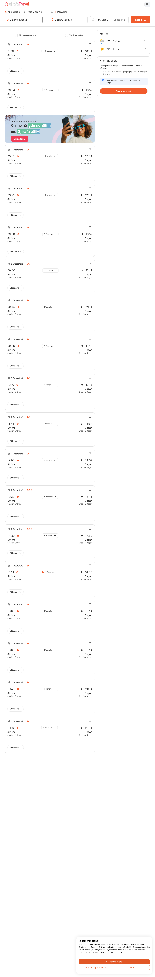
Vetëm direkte (76, 35)
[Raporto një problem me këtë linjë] (90, 44)
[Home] (17, 4)
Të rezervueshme (27, 35)
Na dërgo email (123, 91)
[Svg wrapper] (145, 41)
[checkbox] (16, 35)
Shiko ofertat (19, 139)
